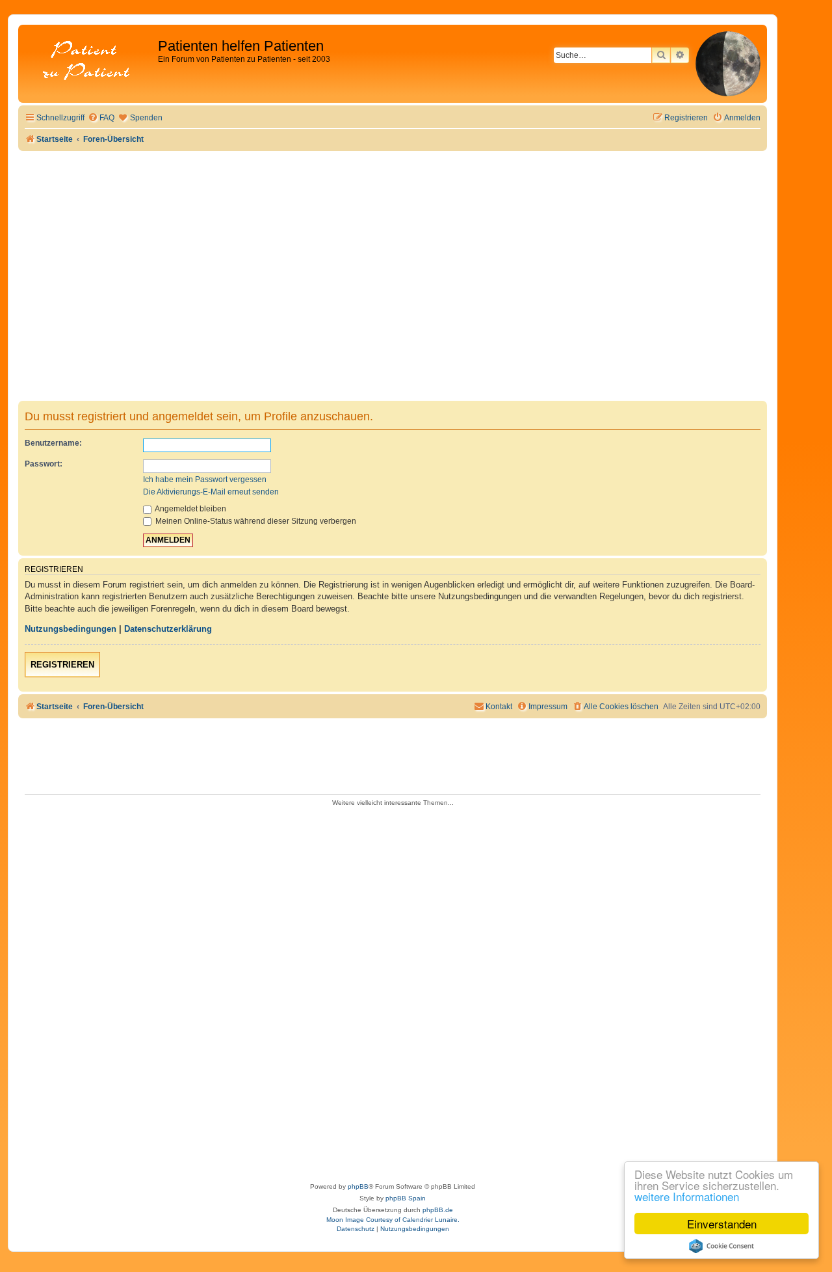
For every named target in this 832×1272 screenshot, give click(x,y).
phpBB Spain (405, 1198)
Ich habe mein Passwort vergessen (204, 479)
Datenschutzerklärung (168, 629)
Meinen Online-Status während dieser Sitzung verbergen (254, 521)
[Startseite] (89, 61)
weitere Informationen (686, 1196)
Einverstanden (722, 1223)
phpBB (358, 1186)
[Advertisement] (392, 248)
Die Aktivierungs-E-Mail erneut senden (211, 491)
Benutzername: (53, 443)
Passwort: (43, 463)
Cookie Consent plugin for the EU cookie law (721, 1246)
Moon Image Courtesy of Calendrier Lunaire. (393, 1219)
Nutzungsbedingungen (70, 629)
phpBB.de (437, 1209)
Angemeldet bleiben (189, 508)
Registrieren (62, 665)
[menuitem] (101, 118)
